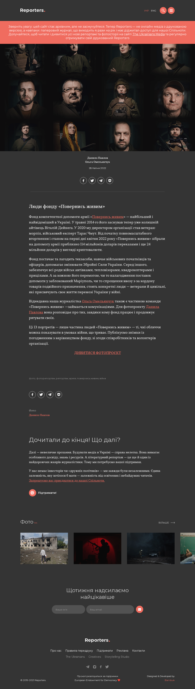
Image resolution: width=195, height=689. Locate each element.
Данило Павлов (97, 158)
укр (146, 10)
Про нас (56, 650)
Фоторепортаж (45, 378)
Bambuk (170, 680)
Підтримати (105, 650)
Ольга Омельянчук (97, 162)
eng (153, 10)
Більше (164, 522)
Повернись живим (108, 217)
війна (103, 378)
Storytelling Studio (117, 656)
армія (72, 378)
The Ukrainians (75, 656)
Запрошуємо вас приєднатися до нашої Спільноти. (67, 480)
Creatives (95, 656)
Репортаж (62, 378)
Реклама (122, 650)
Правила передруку (79, 650)
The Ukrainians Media (148, 34)
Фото (32, 378)
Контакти (138, 650)
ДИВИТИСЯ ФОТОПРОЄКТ (97, 353)
